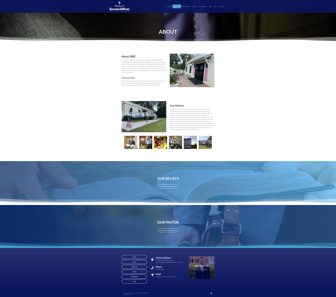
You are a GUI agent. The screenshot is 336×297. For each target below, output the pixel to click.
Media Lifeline (132, 294)
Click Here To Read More (201, 269)
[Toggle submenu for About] (179, 6)
